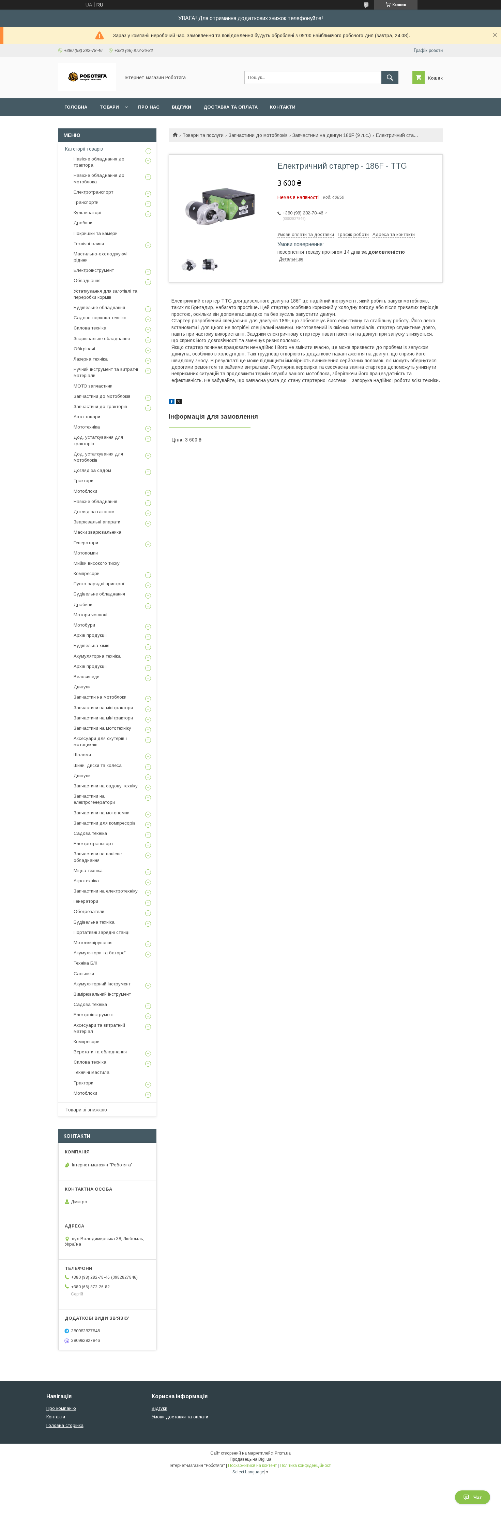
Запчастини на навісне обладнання (98, 856)
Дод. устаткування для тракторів (98, 440)
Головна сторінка (65, 1425)
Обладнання (87, 280)
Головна (75, 107)
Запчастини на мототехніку (102, 728)
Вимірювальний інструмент (102, 994)
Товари (109, 107)
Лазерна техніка (91, 359)
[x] (179, 402)
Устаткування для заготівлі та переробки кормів (105, 294)
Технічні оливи (89, 243)
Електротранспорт (93, 192)
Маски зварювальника (97, 532)
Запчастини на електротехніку (106, 891)
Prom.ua (283, 1453)
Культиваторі (87, 212)
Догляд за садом (92, 470)
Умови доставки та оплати (180, 1416)
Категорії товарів (84, 149)
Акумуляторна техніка (97, 656)
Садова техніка (90, 833)
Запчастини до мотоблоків (258, 135)
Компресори (87, 573)
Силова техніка (90, 328)
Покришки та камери (96, 233)
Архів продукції (90, 635)
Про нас (149, 107)
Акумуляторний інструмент (102, 983)
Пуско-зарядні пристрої (99, 583)
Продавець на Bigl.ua (250, 1459)
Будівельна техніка (94, 922)
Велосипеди (87, 676)
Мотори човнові (90, 614)
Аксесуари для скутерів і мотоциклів (100, 741)
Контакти (282, 107)
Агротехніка (86, 880)
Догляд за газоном (94, 511)
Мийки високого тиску (97, 563)
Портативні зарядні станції (102, 932)
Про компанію (61, 1408)
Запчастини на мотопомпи (102, 812)
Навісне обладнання (95, 501)
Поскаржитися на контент (252, 1465)
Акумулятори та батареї (100, 952)
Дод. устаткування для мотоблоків (98, 457)
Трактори (83, 480)
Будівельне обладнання (99, 307)
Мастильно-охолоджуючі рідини (100, 257)
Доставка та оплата (230, 107)
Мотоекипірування (93, 942)
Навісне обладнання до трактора (99, 162)
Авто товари (87, 416)
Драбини (83, 222)
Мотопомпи (86, 553)
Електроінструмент (94, 270)
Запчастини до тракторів (100, 406)
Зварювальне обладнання (102, 338)
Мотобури (84, 625)
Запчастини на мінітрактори (103, 707)
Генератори (86, 542)
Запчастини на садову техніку (106, 785)
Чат (477, 1497)
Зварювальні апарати (97, 521)
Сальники (84, 973)
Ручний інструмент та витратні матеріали (106, 372)
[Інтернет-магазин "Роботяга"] (87, 89)
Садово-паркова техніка (100, 317)
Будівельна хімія (91, 645)
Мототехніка (87, 427)
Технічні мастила (91, 1072)
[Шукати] (389, 77)
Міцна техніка (88, 870)
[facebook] (171, 402)
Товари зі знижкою (86, 1109)
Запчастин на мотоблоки (100, 697)
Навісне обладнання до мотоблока (99, 178)
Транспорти (86, 202)
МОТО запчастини (93, 386)
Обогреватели (89, 911)
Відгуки (181, 107)
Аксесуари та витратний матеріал (99, 1028)
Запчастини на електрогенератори (94, 799)
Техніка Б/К (85, 963)
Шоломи (82, 754)
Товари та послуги (203, 135)
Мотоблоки (85, 491)
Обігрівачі (84, 348)
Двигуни (82, 686)
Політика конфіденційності (306, 1465)
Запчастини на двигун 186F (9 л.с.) (331, 135)
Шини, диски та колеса (98, 765)
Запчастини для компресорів (105, 823)
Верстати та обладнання (100, 1051)
